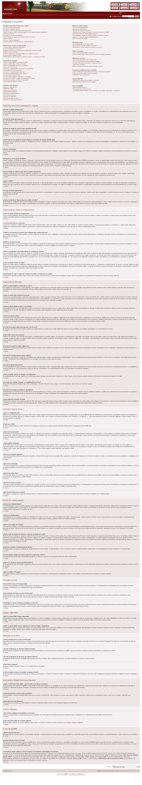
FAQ (112, 16)
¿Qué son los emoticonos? (10, 90)
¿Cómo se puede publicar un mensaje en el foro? (15, 62)
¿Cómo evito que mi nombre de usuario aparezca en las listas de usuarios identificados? (25, 32)
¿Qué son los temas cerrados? (11, 98)
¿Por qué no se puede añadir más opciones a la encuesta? (18, 68)
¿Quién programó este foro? (79, 87)
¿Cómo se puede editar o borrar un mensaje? (14, 64)
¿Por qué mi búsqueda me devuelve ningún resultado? (86, 61)
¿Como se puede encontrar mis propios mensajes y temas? (87, 66)
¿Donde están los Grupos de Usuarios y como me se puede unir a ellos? (90, 32)
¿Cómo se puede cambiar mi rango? (12, 55)
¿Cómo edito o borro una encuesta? (12, 70)
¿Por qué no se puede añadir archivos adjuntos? (15, 73)
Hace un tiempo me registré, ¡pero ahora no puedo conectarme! (19, 37)
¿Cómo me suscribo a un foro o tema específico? (84, 73)
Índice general (8, 13)
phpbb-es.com (82, 774)
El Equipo (99, 770)
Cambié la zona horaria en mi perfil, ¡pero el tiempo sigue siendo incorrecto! (22, 50)
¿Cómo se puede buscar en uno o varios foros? (84, 59)
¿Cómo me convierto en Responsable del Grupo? (84, 33)
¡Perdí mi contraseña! (8, 33)
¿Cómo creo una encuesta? (10, 67)
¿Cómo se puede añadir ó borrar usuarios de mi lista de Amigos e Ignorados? (91, 54)
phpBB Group (70, 734)
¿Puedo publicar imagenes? (10, 91)
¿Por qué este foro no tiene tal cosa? (81, 89)
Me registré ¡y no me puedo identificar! (12, 35)
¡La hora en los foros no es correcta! (12, 48)
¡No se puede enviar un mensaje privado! (82, 44)
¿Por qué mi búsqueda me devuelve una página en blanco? (87, 63)
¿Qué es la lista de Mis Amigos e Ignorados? (83, 52)
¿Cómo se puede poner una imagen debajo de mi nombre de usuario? (20, 53)
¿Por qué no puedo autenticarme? (11, 27)
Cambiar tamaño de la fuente (120, 13)
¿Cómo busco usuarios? (78, 64)
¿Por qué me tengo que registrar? (11, 29)
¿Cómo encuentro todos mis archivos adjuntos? (84, 82)
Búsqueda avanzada (133, 17)
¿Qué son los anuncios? (9, 95)
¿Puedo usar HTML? (8, 88)
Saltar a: (109, 766)
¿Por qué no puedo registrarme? (11, 40)
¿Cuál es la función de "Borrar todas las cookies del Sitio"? (18, 41)
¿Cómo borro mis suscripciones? (80, 74)
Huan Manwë (72, 774)
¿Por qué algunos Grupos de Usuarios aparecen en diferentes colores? (90, 35)
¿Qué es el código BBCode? (10, 87)
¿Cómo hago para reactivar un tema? (12, 81)
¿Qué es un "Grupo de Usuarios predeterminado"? (85, 37)
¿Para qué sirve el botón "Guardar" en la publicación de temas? (19, 78)
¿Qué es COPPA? (7, 38)
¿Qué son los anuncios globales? (11, 93)
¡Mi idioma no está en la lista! (10, 52)
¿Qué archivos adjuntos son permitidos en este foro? (85, 80)
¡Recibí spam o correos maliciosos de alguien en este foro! (87, 47)
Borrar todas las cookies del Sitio (111, 770)
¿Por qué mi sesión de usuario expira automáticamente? (17, 30)
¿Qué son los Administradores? (80, 27)
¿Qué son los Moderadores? (79, 29)
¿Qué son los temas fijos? (9, 96)
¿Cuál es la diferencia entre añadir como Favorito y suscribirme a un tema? (91, 71)
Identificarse (119, 16)
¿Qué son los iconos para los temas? (12, 99)
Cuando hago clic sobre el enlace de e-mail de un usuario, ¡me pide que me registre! (24, 56)
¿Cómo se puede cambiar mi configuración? (14, 47)
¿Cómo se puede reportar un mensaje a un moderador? (17, 76)
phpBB (65, 773)
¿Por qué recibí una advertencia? (11, 75)
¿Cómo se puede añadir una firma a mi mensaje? (15, 65)
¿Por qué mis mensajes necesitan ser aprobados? (16, 80)
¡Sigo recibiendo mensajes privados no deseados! (85, 45)
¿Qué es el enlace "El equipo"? (80, 38)
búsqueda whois (7, 755)
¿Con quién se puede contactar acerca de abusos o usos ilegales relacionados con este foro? (96, 90)
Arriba (6, 115)
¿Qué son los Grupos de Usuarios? (81, 30)
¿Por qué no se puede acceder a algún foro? (14, 72)
